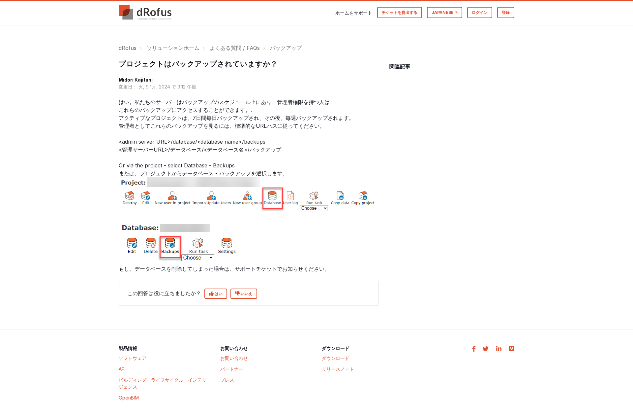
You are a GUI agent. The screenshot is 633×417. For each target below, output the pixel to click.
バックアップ (286, 48)
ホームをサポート (353, 13)
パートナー (231, 369)
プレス (227, 380)
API (122, 369)
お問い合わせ (234, 358)
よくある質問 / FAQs (235, 48)
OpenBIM (129, 397)
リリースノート (338, 369)
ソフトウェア (132, 358)
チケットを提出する (399, 12)
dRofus (127, 48)
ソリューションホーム (173, 48)
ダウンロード (335, 358)
